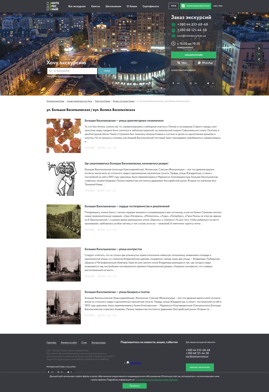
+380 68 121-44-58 (192, 30)
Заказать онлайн (194, 55)
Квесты (95, 6)
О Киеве (132, 6)
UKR (215, 6)
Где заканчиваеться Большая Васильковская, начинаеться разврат (126, 163)
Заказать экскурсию (200, 367)
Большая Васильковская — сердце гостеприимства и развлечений (127, 206)
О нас (84, 343)
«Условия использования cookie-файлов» (157, 380)
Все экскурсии (77, 6)
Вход (173, 6)
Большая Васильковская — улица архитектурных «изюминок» (124, 120)
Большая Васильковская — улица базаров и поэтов (117, 292)
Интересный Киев (55, 101)
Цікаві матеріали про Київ (79, 101)
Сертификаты (151, 6)
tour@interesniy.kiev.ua (191, 35)
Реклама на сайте (69, 343)
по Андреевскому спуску (71, 76)
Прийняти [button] (135, 386)
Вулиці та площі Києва (123, 101)
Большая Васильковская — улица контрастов (113, 249)
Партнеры (51, 343)
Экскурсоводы (98, 343)
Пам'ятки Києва (102, 101)
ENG (220, 6)
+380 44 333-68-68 (192, 24)
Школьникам (113, 6)
